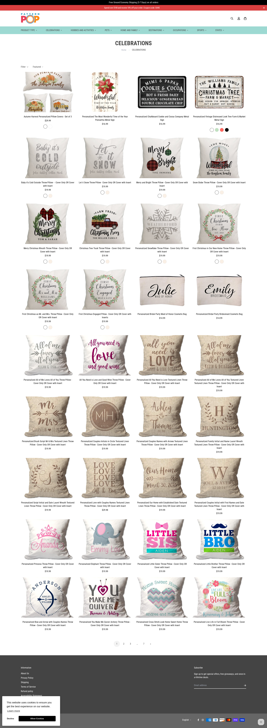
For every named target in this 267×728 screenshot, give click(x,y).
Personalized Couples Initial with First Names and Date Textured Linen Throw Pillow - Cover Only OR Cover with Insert (219, 506)
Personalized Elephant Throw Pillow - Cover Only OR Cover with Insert (105, 566)
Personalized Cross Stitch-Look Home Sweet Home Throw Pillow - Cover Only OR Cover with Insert (162, 624)
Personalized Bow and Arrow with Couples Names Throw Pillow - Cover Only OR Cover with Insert (48, 624)
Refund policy (27, 691)
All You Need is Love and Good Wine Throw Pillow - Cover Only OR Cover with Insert (105, 382)
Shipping (25, 682)
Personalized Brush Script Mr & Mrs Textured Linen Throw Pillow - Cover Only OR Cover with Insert (48, 443)
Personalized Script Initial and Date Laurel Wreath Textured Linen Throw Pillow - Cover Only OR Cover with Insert (47, 504)
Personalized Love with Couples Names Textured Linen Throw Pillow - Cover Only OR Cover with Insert (105, 504)
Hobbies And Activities (82, 30)
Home (123, 50)
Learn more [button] (13, 711)
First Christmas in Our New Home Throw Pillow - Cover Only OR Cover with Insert (219, 250)
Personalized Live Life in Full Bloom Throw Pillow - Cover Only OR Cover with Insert (219, 624)
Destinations (155, 30)
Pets (107, 30)
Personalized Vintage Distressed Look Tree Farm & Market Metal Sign (219, 118)
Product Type (28, 30)
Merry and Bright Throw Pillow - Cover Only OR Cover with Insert (162, 184)
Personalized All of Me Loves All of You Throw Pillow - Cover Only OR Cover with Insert (48, 382)
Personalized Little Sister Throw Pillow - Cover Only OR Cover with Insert (162, 566)
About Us (25, 673)
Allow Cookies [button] (37, 718)
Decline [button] (10, 718)
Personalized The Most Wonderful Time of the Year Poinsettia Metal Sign (105, 118)
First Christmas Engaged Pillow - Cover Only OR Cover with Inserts (105, 316)
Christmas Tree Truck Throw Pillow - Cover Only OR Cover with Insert (104, 250)
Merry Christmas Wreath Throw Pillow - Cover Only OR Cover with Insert (48, 250)
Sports (200, 30)
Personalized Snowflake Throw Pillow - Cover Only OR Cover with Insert (162, 250)
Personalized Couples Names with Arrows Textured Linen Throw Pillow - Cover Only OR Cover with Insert (162, 443)
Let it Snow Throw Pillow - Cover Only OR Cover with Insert (105, 182)
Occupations (179, 30)
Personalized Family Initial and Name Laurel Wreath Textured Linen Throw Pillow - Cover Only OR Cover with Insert (219, 444)
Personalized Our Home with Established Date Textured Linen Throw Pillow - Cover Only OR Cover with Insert (162, 504)
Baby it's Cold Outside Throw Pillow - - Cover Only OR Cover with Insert (47, 184)
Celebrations (53, 30)
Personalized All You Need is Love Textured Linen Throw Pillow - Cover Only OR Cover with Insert (162, 382)
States (218, 30)
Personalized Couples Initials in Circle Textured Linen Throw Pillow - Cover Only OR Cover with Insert (105, 443)
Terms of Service (28, 686)
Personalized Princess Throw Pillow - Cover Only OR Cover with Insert (48, 566)
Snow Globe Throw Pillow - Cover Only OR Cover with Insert (219, 182)
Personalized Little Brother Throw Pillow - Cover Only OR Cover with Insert (219, 566)
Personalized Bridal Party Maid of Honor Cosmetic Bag (162, 314)
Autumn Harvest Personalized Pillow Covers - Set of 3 (48, 116)
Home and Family (129, 30)
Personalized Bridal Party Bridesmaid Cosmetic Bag (219, 314)
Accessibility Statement (31, 695)
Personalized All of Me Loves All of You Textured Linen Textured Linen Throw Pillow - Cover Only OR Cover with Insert (219, 383)
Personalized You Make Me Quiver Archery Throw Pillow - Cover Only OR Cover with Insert (104, 624)
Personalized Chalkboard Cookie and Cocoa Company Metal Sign (162, 118)
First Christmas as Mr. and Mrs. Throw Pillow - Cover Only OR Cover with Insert (47, 316)
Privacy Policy (27, 678)
